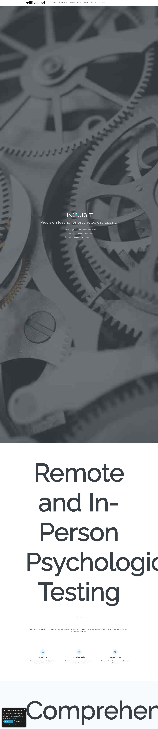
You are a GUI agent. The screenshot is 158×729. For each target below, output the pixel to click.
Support (85, 2)
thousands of (80, 233)
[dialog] (3, 726)
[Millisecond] (35, 2)
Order (79, 2)
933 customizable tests (83, 237)
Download (72, 2)
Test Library (53, 2)
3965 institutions (78, 230)
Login (103, 2)
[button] (63, 2)
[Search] (98, 3)
